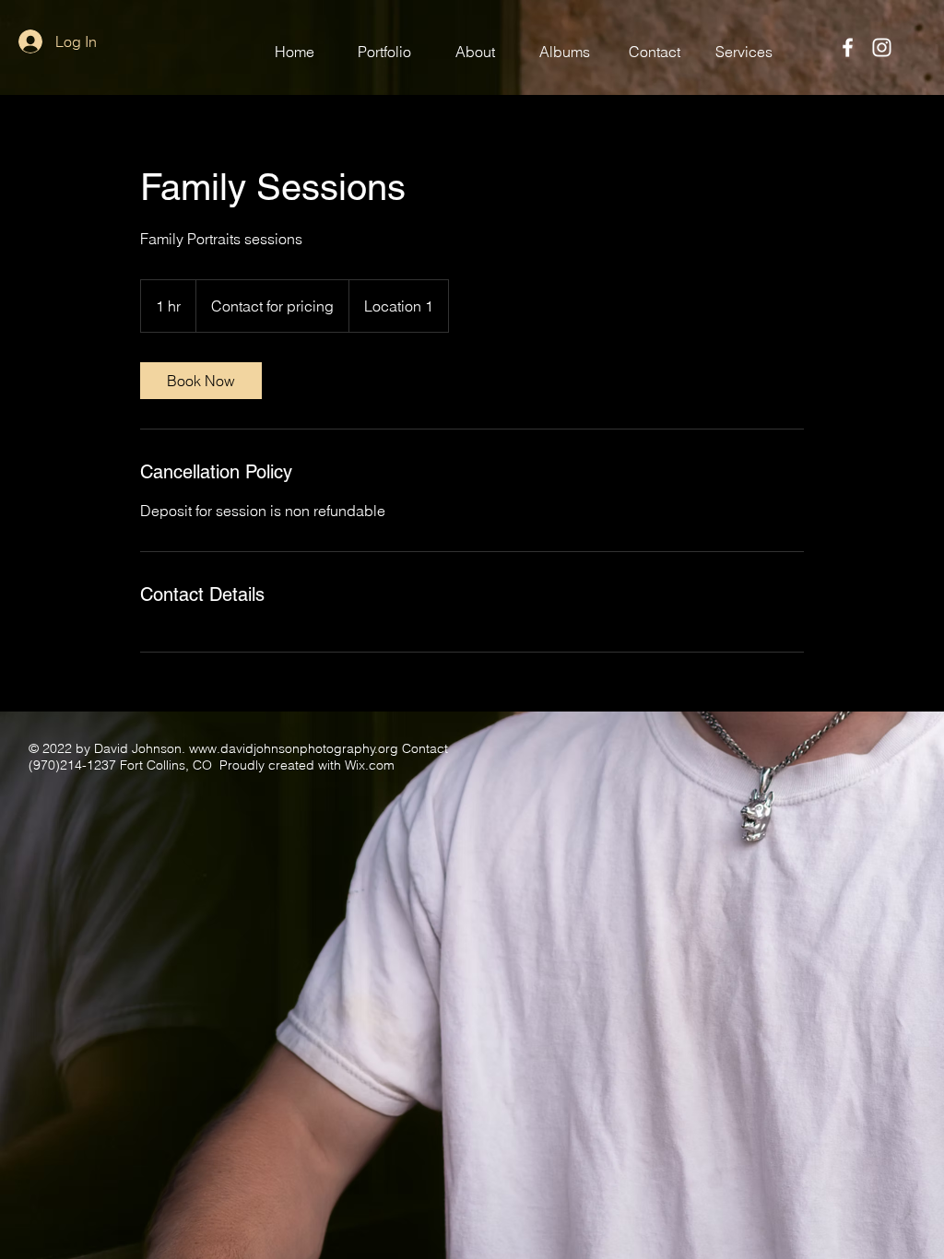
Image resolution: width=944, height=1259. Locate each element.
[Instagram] (881, 47)
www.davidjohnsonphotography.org (293, 748)
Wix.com (370, 765)
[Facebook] (847, 47)
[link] (201, 380)
